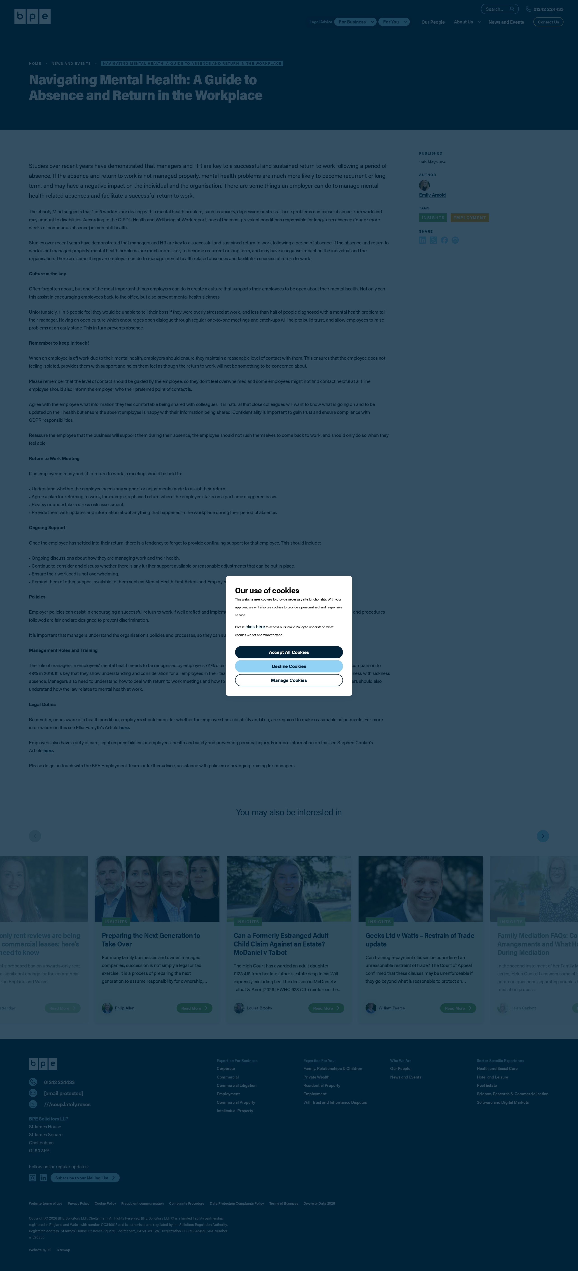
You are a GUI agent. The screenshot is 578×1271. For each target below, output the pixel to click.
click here (255, 626)
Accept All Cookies (289, 652)
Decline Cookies (289, 666)
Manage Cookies (289, 680)
